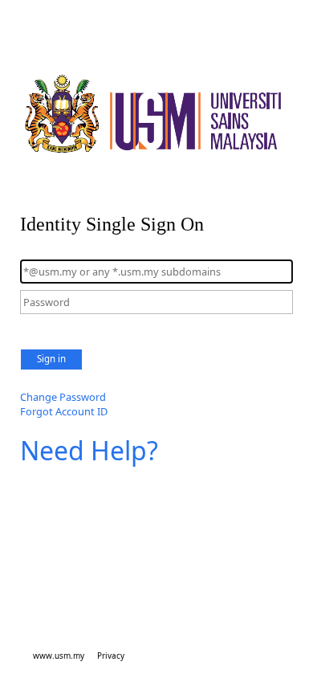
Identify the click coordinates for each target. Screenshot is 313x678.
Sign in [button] (51, 359)
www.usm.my (58, 655)
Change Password (63, 397)
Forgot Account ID (64, 411)
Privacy (110, 655)
